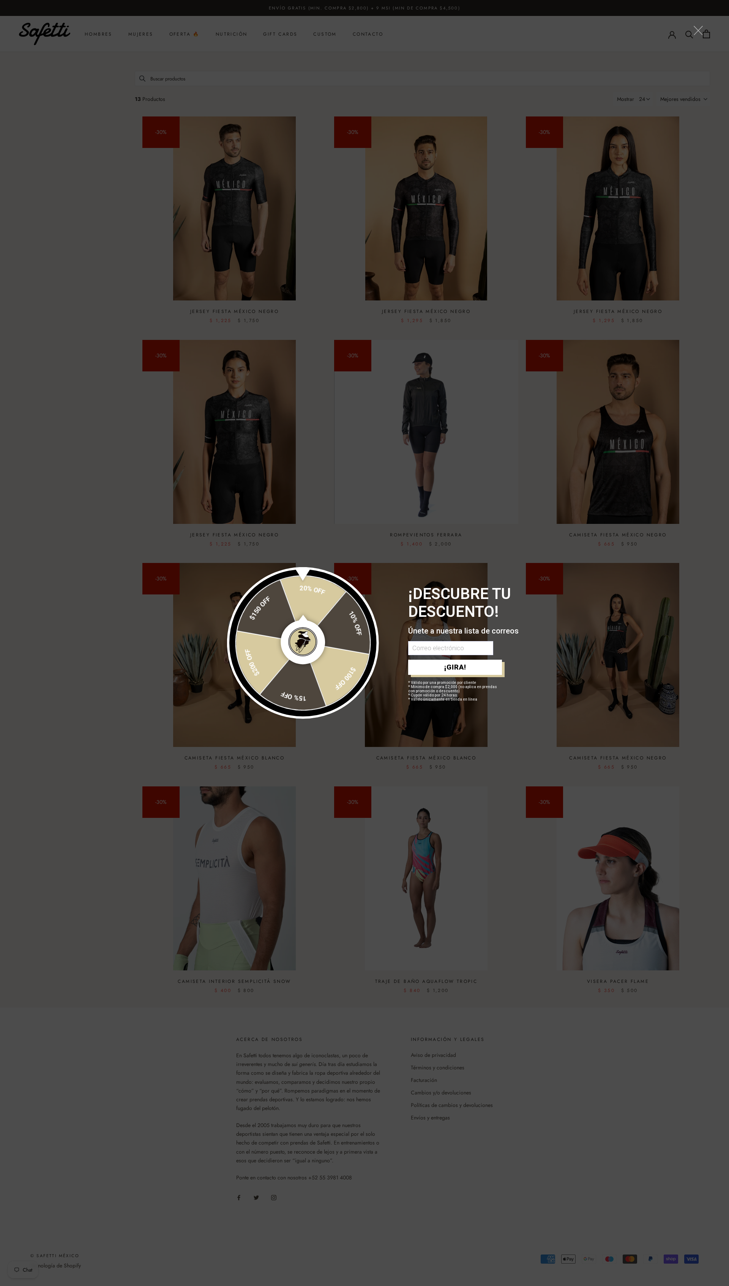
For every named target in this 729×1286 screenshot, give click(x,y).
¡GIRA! (455, 667)
